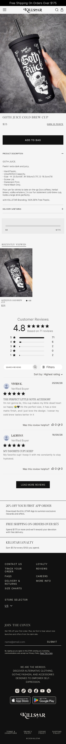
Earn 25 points (55, 124)
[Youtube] (42, 691)
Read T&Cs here (46, 653)
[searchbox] (18, 367)
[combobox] (47, 374)
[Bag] (62, 9)
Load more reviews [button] (33, 484)
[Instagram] (17, 691)
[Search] (56, 9)
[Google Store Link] (44, 700)
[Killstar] (33, 716)
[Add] (29, 293)
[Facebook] (36, 691)
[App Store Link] (20, 700)
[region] (32, 338)
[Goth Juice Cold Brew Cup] (33, 63)
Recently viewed (14, 244)
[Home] (33, 10)
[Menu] (4, 10)
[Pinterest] (30, 691)
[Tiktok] (23, 691)
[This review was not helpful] (59, 424)
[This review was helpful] (53, 424)
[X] (49, 691)
